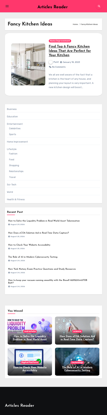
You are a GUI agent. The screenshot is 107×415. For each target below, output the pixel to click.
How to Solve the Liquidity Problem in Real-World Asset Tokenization (44, 221)
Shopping (14, 165)
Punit (56, 62)
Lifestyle (12, 149)
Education (12, 116)
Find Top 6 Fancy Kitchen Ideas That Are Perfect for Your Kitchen (70, 51)
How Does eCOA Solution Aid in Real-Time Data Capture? (38, 233)
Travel (12, 177)
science (77, 331)
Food (11, 159)
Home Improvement (60, 41)
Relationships (16, 171)
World (10, 192)
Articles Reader (52, 7)
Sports (12, 134)
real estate (30, 331)
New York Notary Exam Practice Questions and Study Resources (42, 269)
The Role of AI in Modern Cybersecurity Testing (32, 257)
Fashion (13, 153)
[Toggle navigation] (7, 6)
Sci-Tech (11, 184)
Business (12, 109)
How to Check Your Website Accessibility (29, 245)
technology (77, 362)
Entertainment (15, 124)
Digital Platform (29, 362)
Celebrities (14, 128)
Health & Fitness (16, 199)
